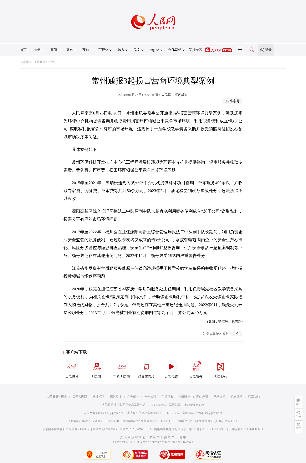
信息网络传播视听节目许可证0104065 (66, 429)
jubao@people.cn (194, 404)
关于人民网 (79, 396)
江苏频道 (39, 61)
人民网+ (97, 377)
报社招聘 (98, 396)
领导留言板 (146, 377)
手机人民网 (121, 377)
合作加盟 (150, 396)
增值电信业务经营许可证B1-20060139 (147, 421)
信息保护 (237, 396)
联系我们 (254, 396)
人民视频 (171, 377)
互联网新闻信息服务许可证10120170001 (93, 421)
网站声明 (202, 396)
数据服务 (185, 396)
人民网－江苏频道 (174, 95)
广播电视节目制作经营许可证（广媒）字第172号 (206, 421)
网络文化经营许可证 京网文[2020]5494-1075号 (122, 429)
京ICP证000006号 (213, 429)
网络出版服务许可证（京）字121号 (176, 429)
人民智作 (220, 377)
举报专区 (195, 50)
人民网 (24, 61)
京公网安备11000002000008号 (245, 429)
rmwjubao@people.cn (210, 413)
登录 (268, 50)
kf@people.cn (115, 413)
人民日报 (72, 377)
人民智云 (196, 377)
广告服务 (133, 396)
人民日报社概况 (56, 396)
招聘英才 (116, 396)
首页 (23, 50)
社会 (53, 61)
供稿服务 (167, 396)
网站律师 (219, 396)
